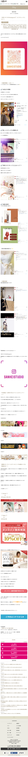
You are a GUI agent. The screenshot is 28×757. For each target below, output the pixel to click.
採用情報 (17, 730)
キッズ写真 (8, 24)
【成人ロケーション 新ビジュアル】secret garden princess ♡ (11, 667)
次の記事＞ (25, 641)
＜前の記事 (2, 641)
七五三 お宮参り (16, 25)
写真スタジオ (17, 26)
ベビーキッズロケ (10, 737)
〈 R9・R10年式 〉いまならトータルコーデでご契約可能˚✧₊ (11, 713)
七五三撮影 (11, 26)
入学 (14, 26)
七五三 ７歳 (7, 26)
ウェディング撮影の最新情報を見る (14, 657)
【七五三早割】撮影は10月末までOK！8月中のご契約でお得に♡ (12, 685)
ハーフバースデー (20, 24)
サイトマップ (18, 732)
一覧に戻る (13, 639)
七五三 (12, 25)
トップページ (9, 723)
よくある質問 (18, 725)
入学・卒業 (9, 730)
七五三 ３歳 (21, 25)
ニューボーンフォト (13, 24)
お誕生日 (4, 24)
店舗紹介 (17, 723)
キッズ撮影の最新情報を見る (14, 649)
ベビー (8, 725)
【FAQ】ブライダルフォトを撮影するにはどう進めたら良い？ (11, 664)
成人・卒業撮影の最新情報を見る (14, 653)
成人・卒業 (9, 732)
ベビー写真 (9, 25)
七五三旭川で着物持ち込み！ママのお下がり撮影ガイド (10, 682)
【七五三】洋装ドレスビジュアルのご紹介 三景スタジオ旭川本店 (12, 674)
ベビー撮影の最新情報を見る (14, 645)
